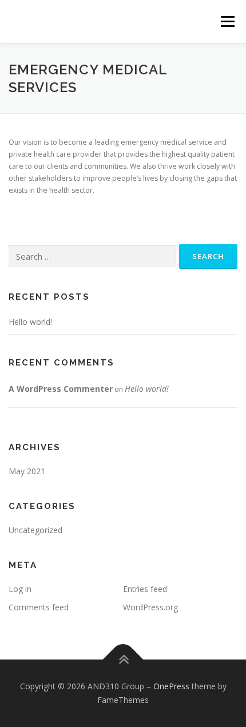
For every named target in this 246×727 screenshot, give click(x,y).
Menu (226, 21)
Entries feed (145, 588)
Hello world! (30, 321)
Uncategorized (35, 530)
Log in (20, 588)
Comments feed (39, 607)
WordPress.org (150, 607)
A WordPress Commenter (61, 388)
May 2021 (27, 471)
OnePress (171, 686)
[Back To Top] (123, 659)
